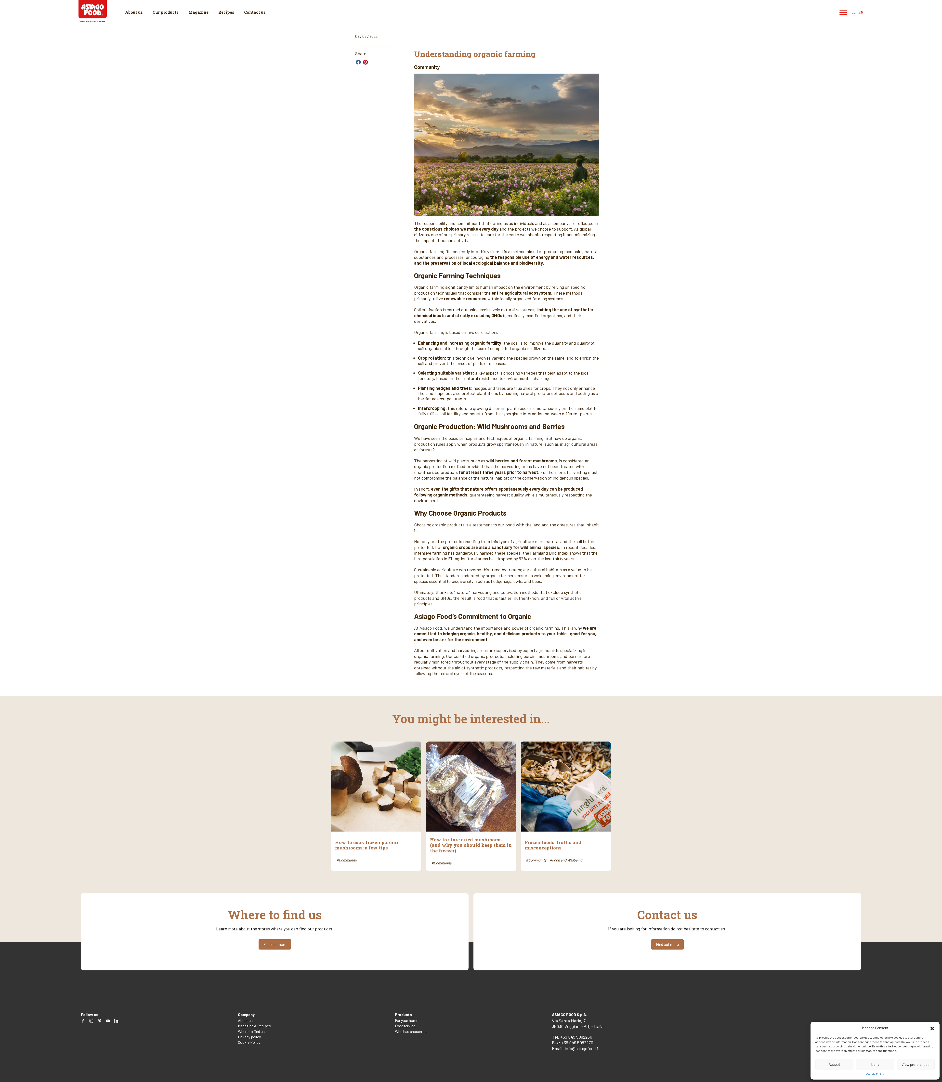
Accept (834, 1064)
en (861, 12)
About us (134, 12)
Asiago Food (92, 11)
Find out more (274, 944)
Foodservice (405, 1025)
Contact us (255, 12)
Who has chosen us (411, 1031)
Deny (875, 1064)
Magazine (198, 12)
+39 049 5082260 (576, 1037)
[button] (932, 1027)
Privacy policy (249, 1036)
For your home (406, 1020)
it (854, 12)
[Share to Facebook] (358, 62)
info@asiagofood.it (582, 1048)
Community (427, 67)
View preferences (915, 1064)
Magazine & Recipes (254, 1025)
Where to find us (251, 1031)
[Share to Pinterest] (365, 62)
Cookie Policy (875, 1074)
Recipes (226, 12)
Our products (166, 12)
